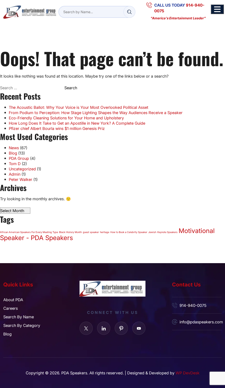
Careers (10, 308)
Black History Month (70, 232)
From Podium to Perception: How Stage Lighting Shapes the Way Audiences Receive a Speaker (96, 112)
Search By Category (21, 325)
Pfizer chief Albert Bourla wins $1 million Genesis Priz (57, 128)
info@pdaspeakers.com (201, 322)
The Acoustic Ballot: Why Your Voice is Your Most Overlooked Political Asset (78, 107)
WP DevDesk (188, 373)
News (14, 148)
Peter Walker (20, 179)
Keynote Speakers (167, 232)
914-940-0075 (193, 305)
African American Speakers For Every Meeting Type (29, 232)
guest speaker (91, 232)
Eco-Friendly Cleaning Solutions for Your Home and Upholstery (66, 118)
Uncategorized (22, 169)
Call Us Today (179, 8)
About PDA (13, 299)
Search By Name (18, 317)
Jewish (152, 232)
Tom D (15, 163)
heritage (104, 232)
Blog (13, 153)
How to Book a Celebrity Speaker (128, 232)
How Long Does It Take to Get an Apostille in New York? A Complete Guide (77, 123)
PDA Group (19, 158)
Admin (14, 174)
